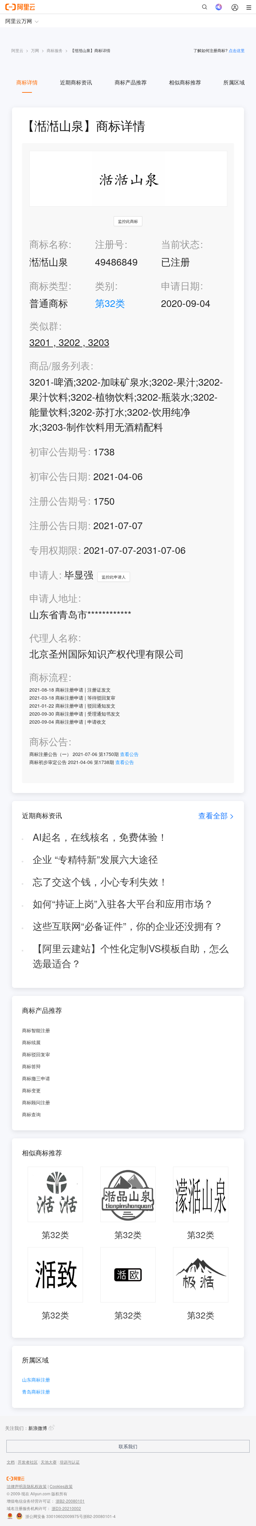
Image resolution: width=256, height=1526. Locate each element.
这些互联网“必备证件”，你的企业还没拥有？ (128, 925)
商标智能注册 (36, 1030)
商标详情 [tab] (27, 82)
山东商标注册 (36, 1380)
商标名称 (48, 244)
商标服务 (55, 50)
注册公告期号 (58, 500)
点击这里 (237, 50)
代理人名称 (53, 637)
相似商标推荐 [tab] (185, 82)
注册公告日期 (58, 525)
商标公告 (48, 741)
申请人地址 (53, 598)
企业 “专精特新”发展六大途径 (95, 859)
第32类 (110, 303)
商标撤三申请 (36, 1078)
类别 (104, 285)
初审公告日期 (58, 476)
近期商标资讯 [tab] (76, 82)
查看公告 (129, 754)
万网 (35, 50)
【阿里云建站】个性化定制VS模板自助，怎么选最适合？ (131, 955)
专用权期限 (53, 549)
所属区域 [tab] (234, 82)
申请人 (43, 574)
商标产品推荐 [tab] (131, 82)
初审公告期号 (58, 451)
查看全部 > (216, 815)
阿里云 (17, 50)
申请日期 (180, 285)
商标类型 (48, 285)
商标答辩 (31, 1066)
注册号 (109, 244)
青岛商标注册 (36, 1392)
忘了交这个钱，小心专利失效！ (100, 881)
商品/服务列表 (59, 365)
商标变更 (31, 1090)
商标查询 (31, 1114)
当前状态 (180, 244)
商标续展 (31, 1042)
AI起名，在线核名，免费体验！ (100, 836)
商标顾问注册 (36, 1102)
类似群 (43, 325)
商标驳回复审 (36, 1054)
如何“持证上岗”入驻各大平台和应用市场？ (123, 903)
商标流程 (48, 677)
